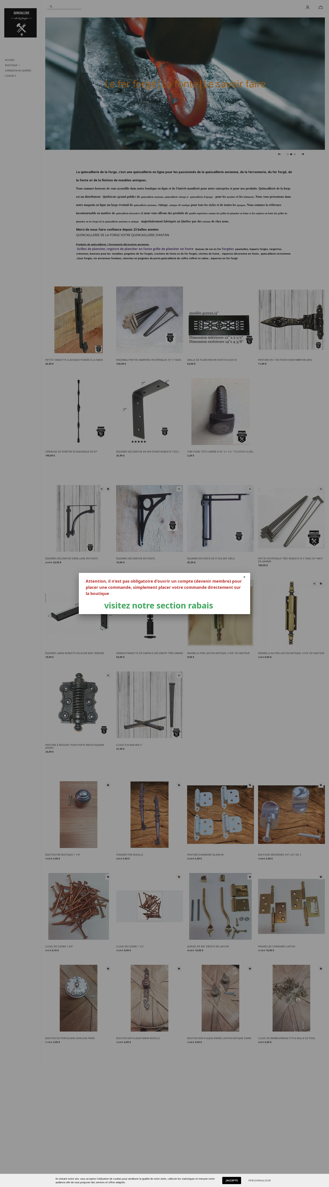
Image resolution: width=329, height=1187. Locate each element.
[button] (260, 1180)
